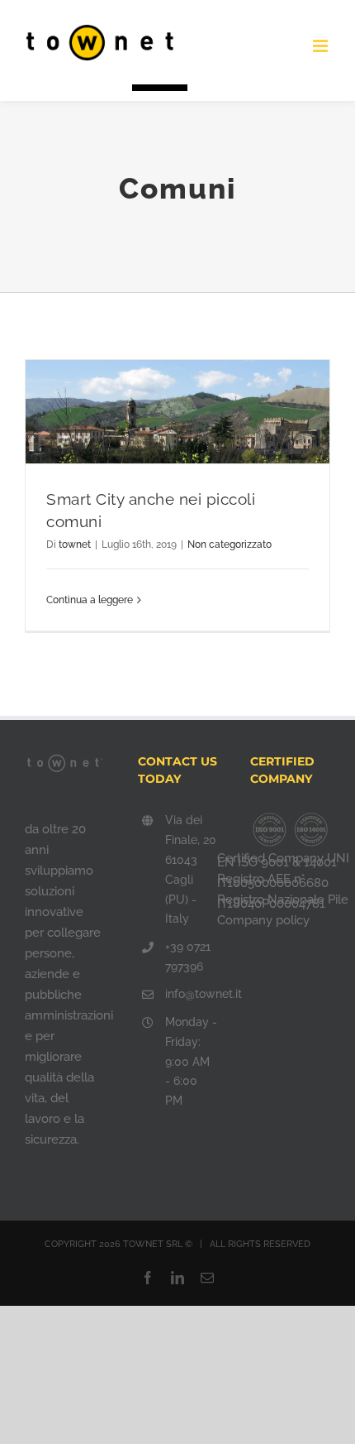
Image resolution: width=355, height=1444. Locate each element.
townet (75, 544)
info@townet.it (191, 993)
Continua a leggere (89, 600)
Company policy (263, 920)
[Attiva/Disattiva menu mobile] (321, 46)
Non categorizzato (229, 544)
